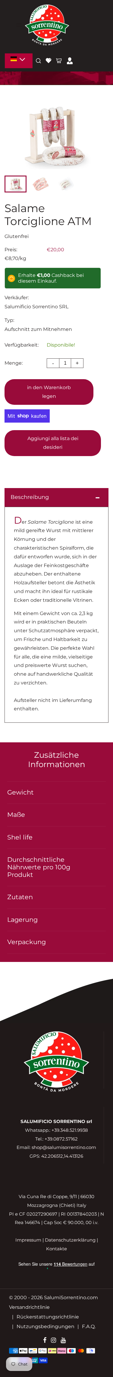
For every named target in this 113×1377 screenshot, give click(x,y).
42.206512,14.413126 (62, 1156)
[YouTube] (63, 1341)
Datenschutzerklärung (70, 1240)
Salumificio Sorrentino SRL (36, 306)
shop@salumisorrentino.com (64, 1147)
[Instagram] (53, 1341)
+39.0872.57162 (61, 1139)
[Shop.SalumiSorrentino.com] (47, 24)
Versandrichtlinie (29, 1307)
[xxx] (19, 60)
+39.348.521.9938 (70, 1130)
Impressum (28, 1240)
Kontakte (56, 1249)
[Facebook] (44, 1341)
